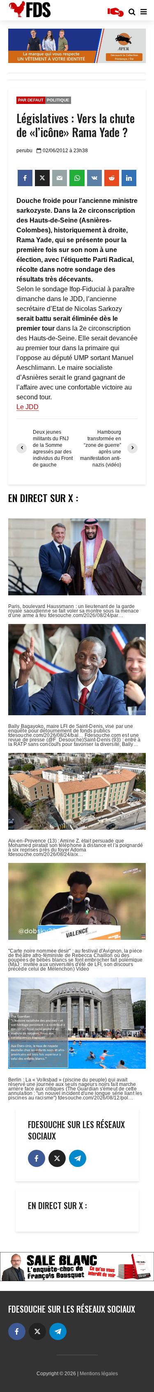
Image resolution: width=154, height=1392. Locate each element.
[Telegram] (77, 1158)
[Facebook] (36, 1158)
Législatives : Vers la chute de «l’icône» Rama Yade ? (75, 125)
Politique (58, 100)
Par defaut (31, 100)
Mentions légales (99, 1373)
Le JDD (27, 406)
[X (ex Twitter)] (57, 1158)
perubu (24, 150)
